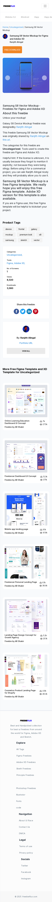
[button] (7, 77)
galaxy (34, 229)
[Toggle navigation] (45, 5)
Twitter (24, 865)
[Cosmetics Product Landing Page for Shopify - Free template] (26, 676)
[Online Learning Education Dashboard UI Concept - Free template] (26, 406)
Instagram (26, 878)
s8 (40, 234)
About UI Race (26, 820)
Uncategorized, (14, 254)
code (18, 807)
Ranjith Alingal (16, 42)
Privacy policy (26, 852)
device (8, 229)
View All (26, 351)
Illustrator (20, 794)
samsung (9, 240)
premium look (26, 234)
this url (6, 139)
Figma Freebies (24, 755)
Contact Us (24, 827)
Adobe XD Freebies (26, 762)
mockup (9, 234)
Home (5, 27)
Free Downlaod (12, 50)
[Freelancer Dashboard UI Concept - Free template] (26, 460)
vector (37, 240)
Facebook (26, 872)
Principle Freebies (25, 775)
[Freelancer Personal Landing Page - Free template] (26, 566)
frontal (21, 229)
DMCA (22, 833)
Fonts (19, 801)
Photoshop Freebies (26, 788)
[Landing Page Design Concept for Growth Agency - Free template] (26, 620)
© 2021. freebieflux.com (26, 896)
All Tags (20, 749)
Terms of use (25, 846)
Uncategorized (16, 27)
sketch (24, 240)
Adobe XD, (19, 263)
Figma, (10, 263)
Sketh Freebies (23, 768)
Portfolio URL (26, 343)
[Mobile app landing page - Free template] (26, 513)
